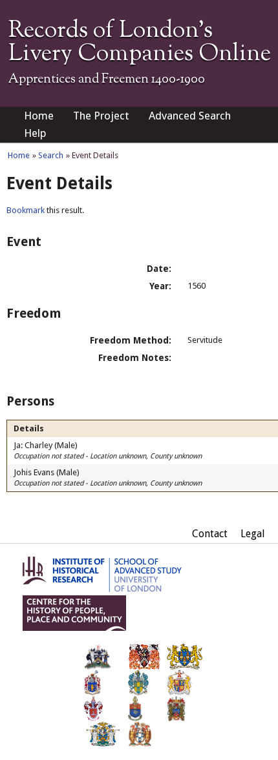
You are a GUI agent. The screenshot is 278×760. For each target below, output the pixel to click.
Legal (253, 534)
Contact (210, 534)
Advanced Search (190, 115)
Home (39, 115)
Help (35, 133)
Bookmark (25, 210)
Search (50, 155)
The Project (101, 115)
